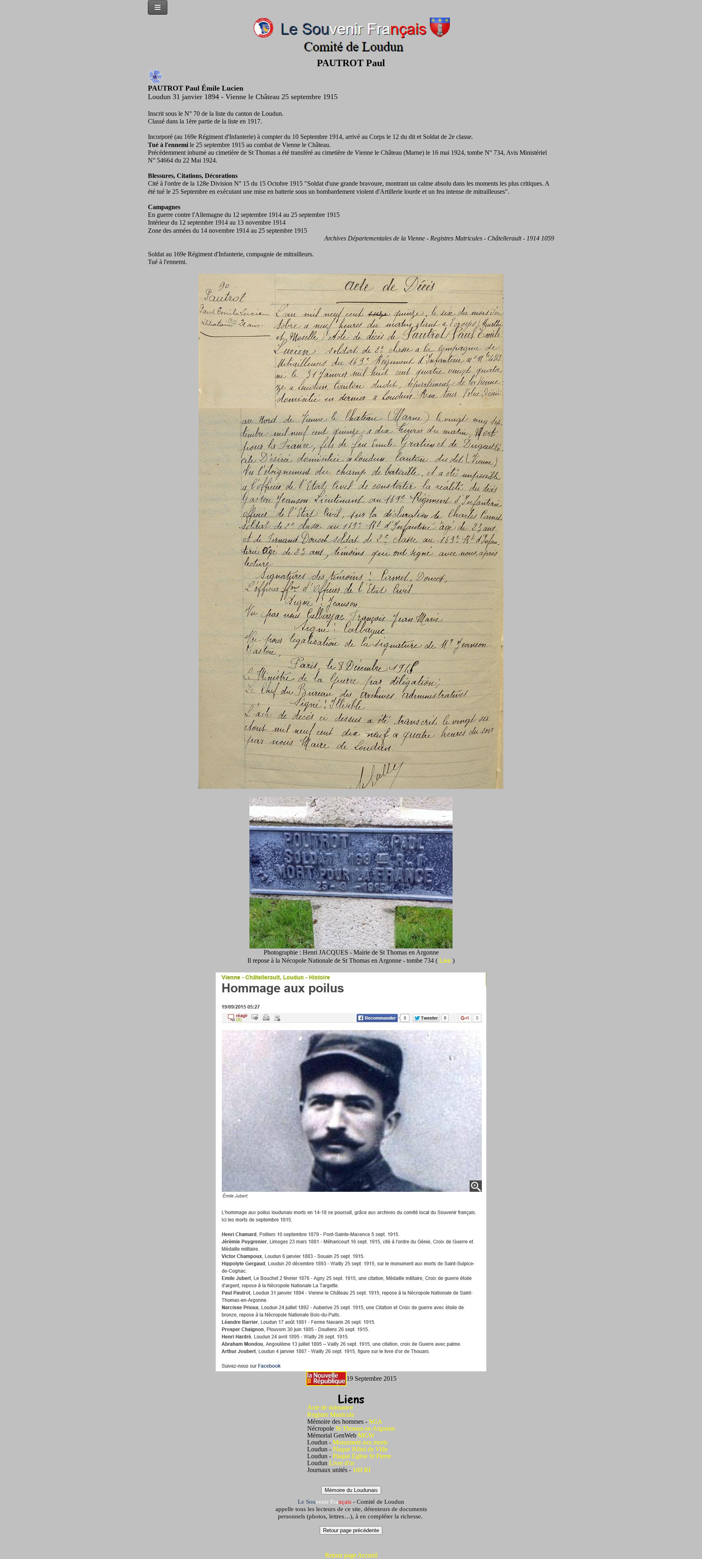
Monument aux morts (360, 1442)
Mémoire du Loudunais (351, 1490)
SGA (375, 1421)
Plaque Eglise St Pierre (362, 1456)
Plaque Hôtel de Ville (360, 1449)
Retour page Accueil (351, 1555)
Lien (446, 960)
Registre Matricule (330, 1414)
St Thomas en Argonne (365, 1428)
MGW (366, 1435)
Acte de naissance (330, 1407)
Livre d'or (341, 1462)
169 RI (361, 1469)
